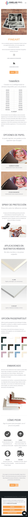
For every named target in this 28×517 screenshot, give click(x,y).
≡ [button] (26, 3)
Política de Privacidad (12, 503)
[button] (4, 12)
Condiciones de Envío (14, 66)
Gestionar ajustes (12, 512)
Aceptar (12, 506)
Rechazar (12, 509)
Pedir (12, 72)
